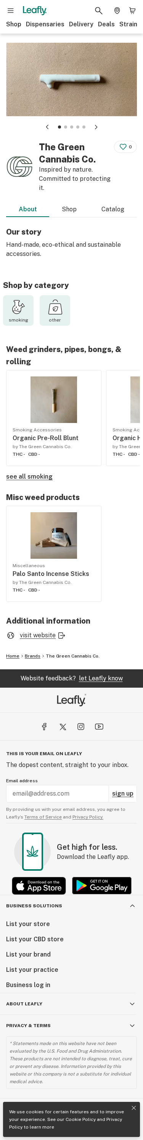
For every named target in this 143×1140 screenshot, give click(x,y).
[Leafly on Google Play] (102, 886)
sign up (122, 793)
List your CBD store (35, 939)
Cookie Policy (81, 1119)
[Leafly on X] (62, 726)
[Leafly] (34, 10)
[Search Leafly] (98, 10)
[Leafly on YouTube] (99, 726)
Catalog (112, 209)
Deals (106, 24)
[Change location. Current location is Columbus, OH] (117, 10)
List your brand (28, 954)
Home (12, 656)
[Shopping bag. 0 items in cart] (132, 10)
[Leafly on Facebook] (44, 726)
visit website (38, 635)
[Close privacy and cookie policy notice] (134, 1108)
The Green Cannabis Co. (73, 656)
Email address (22, 780)
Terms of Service (43, 817)
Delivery (81, 24)
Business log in (28, 985)
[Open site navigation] (10, 10)
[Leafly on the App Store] (39, 886)
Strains (130, 24)
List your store (28, 924)
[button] (59, 127)
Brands (32, 656)
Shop (13, 24)
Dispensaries (45, 24)
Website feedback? (72, 678)
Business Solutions (34, 905)
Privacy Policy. (87, 817)
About (28, 209)
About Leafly (24, 1004)
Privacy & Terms (28, 1025)
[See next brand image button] (96, 127)
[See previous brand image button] (47, 127)
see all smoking (29, 476)
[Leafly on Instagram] (81, 726)
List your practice (32, 969)
